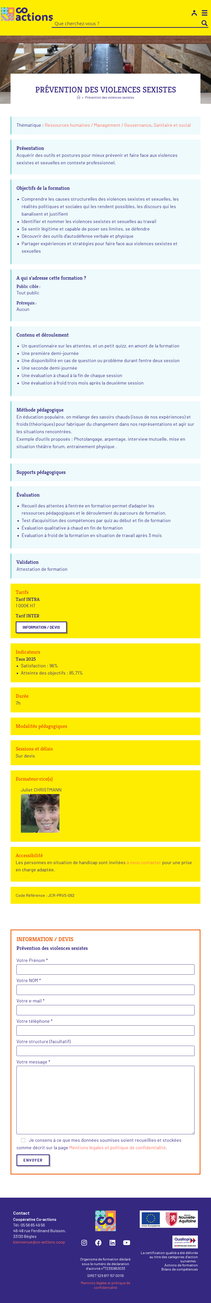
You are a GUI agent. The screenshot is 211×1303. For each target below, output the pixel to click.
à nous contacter (144, 863)
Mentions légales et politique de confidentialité (117, 1148)
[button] (41, 627)
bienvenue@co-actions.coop (39, 1241)
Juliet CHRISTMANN (41, 790)
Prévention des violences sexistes (109, 97)
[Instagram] (84, 1242)
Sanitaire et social (172, 125)
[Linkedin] (112, 1242)
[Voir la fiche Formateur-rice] (40, 813)
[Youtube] (126, 1242)
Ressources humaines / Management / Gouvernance (98, 125)
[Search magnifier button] (204, 23)
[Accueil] (78, 97)
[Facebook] (98, 1242)
